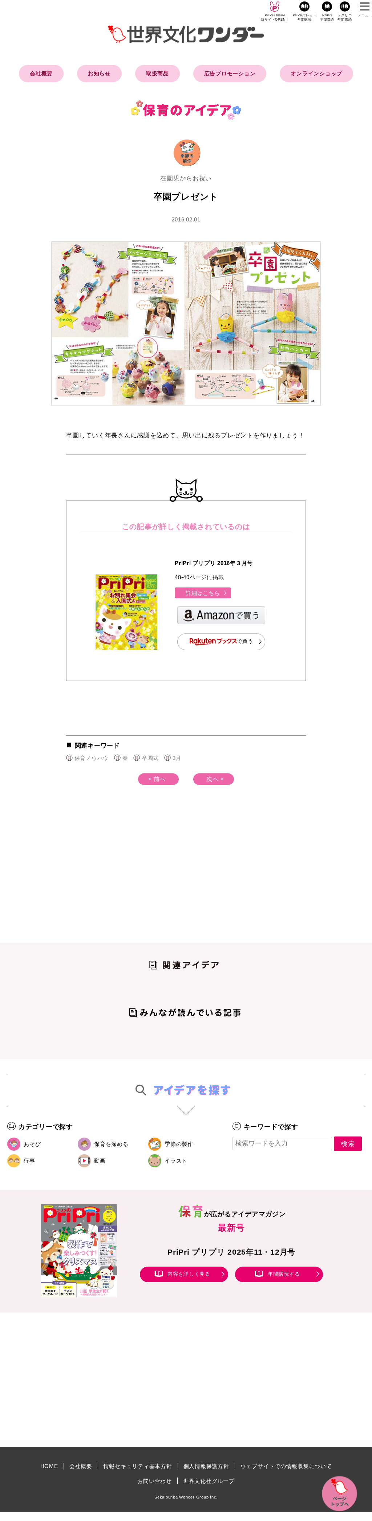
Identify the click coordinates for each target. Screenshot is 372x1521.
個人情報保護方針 (206, 1466)
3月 (177, 758)
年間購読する (284, 1274)
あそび (32, 1144)
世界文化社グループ (209, 1481)
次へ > (215, 779)
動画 (100, 1161)
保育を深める (111, 1144)
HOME (49, 1466)
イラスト (176, 1161)
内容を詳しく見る (188, 1274)
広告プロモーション (230, 73)
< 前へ (157, 779)
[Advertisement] (124, 875)
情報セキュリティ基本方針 (138, 1466)
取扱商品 (157, 73)
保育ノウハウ (91, 758)
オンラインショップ (316, 73)
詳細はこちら (203, 593)
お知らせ (99, 73)
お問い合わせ (154, 1481)
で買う (245, 641)
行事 (29, 1161)
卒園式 (150, 758)
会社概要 (41, 73)
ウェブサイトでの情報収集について (286, 1466)
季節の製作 (179, 1144)
